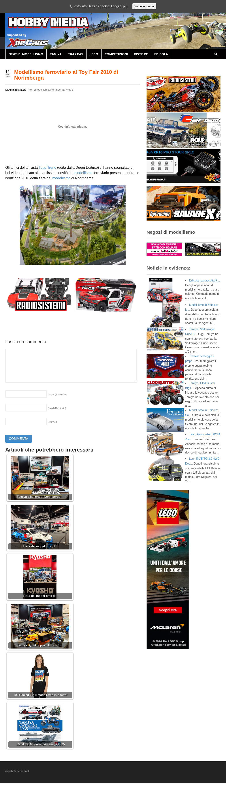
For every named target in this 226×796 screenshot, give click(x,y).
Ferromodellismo (39, 89)
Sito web (52, 422)
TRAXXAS (75, 54)
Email (57, 408)
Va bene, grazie (144, 6)
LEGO (94, 54)
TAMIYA (56, 54)
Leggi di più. (119, 6)
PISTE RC (141, 54)
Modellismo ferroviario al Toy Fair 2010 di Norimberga (66, 75)
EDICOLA (161, 54)
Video (69, 89)
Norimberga (57, 89)
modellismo (83, 173)
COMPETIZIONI (116, 54)
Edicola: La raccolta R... (204, 280)
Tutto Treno (47, 167)
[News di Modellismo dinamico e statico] (57, 27)
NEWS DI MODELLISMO (26, 54)
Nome (57, 394)
